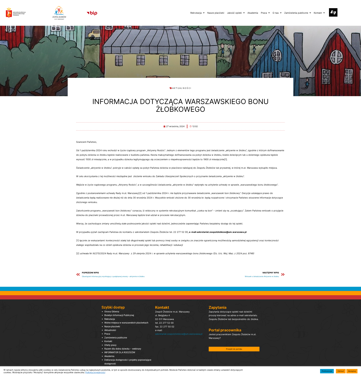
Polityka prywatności (95, 372)
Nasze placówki (112, 326)
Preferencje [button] (327, 371)
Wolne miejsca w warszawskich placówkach (126, 322)
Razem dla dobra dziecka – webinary (122, 348)
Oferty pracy (110, 345)
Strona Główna (111, 311)
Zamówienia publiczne (115, 337)
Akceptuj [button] (352, 371)
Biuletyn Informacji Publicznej (119, 315)
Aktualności (110, 330)
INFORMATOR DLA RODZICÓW (119, 352)
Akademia (109, 356)
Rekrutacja (109, 319)
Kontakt (108, 341)
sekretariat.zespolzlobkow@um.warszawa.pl (178, 334)
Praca (107, 334)
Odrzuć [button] (341, 371)
